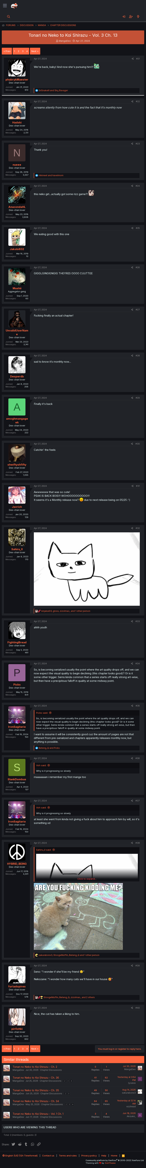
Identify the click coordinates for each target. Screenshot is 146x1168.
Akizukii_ (131, 1116)
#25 (138, 228)
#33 (137, 621)
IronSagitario (17, 726)
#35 (138, 705)
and (53, 90)
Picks (17, 684)
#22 (138, 101)
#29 (138, 397)
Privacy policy (89, 1155)
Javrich (17, 506)
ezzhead (131, 1106)
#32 (138, 528)
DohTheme (110, 1163)
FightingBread (17, 642)
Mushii (17, 288)
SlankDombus (17, 779)
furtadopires (17, 986)
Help (103, 1155)
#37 (137, 800)
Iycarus (132, 1083)
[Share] (133, 59)
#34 (137, 663)
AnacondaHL (17, 207)
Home (114, 1155)
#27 (138, 309)
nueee (17, 164)
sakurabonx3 (129, 1092)
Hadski (17, 122)
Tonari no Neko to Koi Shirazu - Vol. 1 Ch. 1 (38, 1113)
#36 (137, 758)
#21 (138, 58)
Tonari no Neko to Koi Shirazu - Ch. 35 (36, 1090)
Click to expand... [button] (87, 878)
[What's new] (138, 16)
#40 (137, 1007)
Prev (8, 51)
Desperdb (17, 376)
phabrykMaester (17, 79)
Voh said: (41, 765)
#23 (138, 143)
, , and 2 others (69, 997)
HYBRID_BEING (17, 863)
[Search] (8, 16)
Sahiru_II (17, 549)
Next (33, 51)
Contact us (48, 1155)
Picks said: (42, 712)
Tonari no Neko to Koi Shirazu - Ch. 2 (35, 1066)
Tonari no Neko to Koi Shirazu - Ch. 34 (36, 1101)
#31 (138, 486)
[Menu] (5, 5)
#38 (137, 843)
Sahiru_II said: (43, 849)
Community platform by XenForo (115, 1160)
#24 (138, 186)
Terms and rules (68, 1155)
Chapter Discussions (51, 1070)
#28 (138, 355)
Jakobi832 (17, 249)
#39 (137, 965)
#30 (137, 443)
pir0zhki (17, 1029)
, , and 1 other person (65, 611)
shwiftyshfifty (16, 464)
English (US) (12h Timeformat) (21, 1155)
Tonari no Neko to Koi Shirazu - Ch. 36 (36, 1077)
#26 (138, 267)
